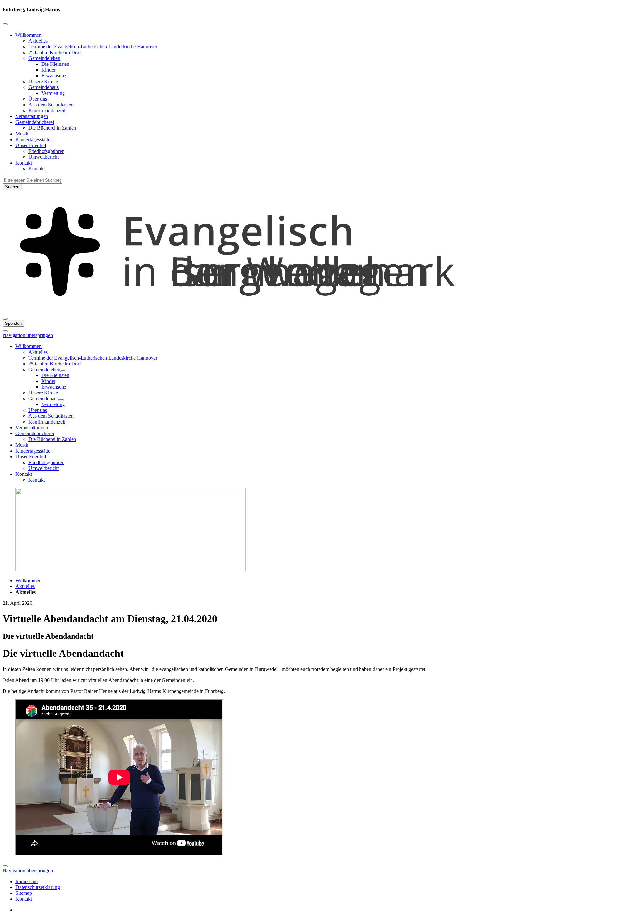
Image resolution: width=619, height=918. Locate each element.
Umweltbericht (43, 157)
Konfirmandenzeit (46, 110)
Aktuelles (38, 41)
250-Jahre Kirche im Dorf (54, 52)
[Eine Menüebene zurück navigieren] (5, 24)
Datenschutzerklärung (37, 887)
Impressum (26, 881)
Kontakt (23, 162)
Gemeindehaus (43, 87)
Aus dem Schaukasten (51, 104)
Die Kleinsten (55, 64)
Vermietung (53, 93)
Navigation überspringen (28, 335)
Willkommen (28, 35)
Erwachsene (53, 75)
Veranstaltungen (31, 116)
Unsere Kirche (43, 81)
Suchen (12, 187)
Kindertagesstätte (32, 139)
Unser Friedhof (30, 145)
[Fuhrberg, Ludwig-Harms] (309, 311)
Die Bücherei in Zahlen (52, 128)
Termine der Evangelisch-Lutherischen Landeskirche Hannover (92, 46)
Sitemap (23, 893)
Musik (21, 133)
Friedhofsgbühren (46, 151)
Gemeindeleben (44, 58)
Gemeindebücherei (34, 122)
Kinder (48, 70)
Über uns (37, 99)
